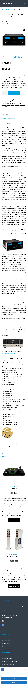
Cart (5, 646)
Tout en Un (20, 22)
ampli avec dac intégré (15, 103)
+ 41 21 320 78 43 (8, 615)
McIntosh (4, 101)
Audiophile (7, 3)
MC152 (21, 105)
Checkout (6, 643)
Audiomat (4, 105)
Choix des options (14, 586)
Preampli (4, 106)
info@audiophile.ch (7, 617)
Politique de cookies (9, 664)
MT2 (24, 105)
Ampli (8, 103)
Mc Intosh (17, 105)
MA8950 (12, 105)
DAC (23, 100)
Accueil (5, 22)
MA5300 (8, 105)
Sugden (8, 106)
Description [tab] (5, 114)
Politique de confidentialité (11, 661)
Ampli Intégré (10, 100)
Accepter (14, 678)
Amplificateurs (17, 100)
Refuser (14, 682)
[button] (26, 669)
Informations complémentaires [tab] (10, 118)
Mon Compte (7, 640)
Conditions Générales (9, 658)
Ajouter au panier (14, 93)
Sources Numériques (12, 22)
